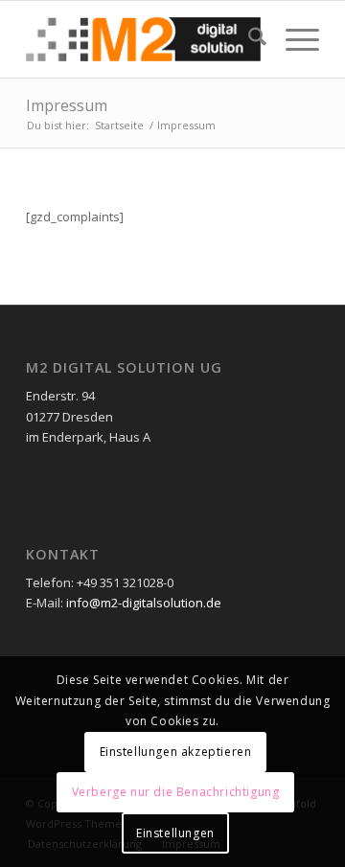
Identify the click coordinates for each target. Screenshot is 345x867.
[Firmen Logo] (143, 39)
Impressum (66, 105)
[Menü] (292, 39)
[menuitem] (247, 39)
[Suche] (247, 39)
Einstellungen (175, 833)
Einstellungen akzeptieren (176, 751)
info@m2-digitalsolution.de (143, 602)
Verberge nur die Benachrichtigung (176, 792)
